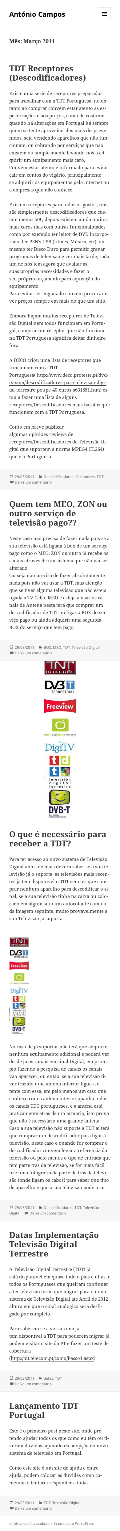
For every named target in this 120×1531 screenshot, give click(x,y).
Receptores (85, 476)
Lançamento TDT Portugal (43, 1410)
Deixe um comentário (33, 482)
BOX (47, 647)
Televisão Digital (86, 647)
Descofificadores (58, 1207)
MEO (57, 647)
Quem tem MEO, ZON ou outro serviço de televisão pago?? (58, 513)
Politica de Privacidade (29, 1523)
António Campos (37, 14)
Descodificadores (59, 476)
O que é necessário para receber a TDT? (57, 838)
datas (48, 1378)
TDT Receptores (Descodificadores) (47, 73)
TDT (100, 476)
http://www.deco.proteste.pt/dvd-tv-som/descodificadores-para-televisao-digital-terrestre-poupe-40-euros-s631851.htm (58, 382)
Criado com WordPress (74, 1523)
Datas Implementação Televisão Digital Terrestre (54, 1244)
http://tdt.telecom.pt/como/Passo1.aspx (52, 1358)
